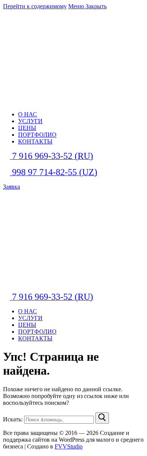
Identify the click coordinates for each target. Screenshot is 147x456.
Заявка (11, 186)
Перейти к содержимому (35, 6)
